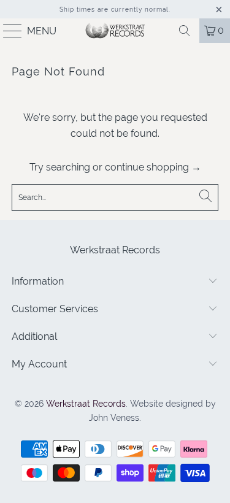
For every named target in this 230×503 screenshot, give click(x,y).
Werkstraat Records (86, 404)
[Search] (184, 30)
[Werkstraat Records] (115, 30)
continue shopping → (153, 167)
